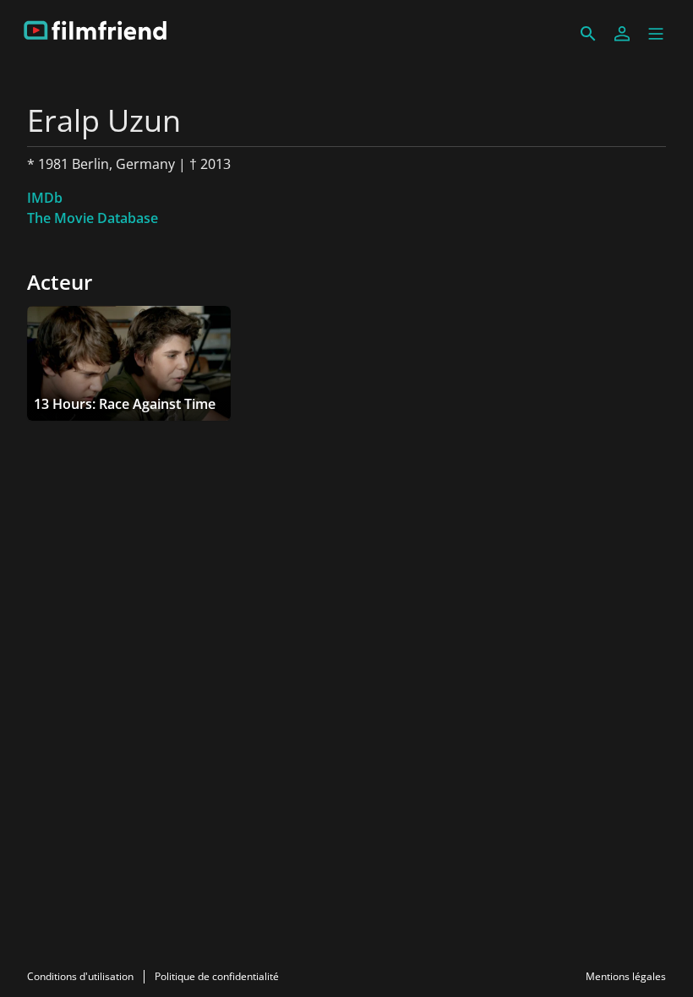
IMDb (45, 197)
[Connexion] (622, 34)
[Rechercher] (588, 34)
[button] (656, 34)
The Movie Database (92, 218)
